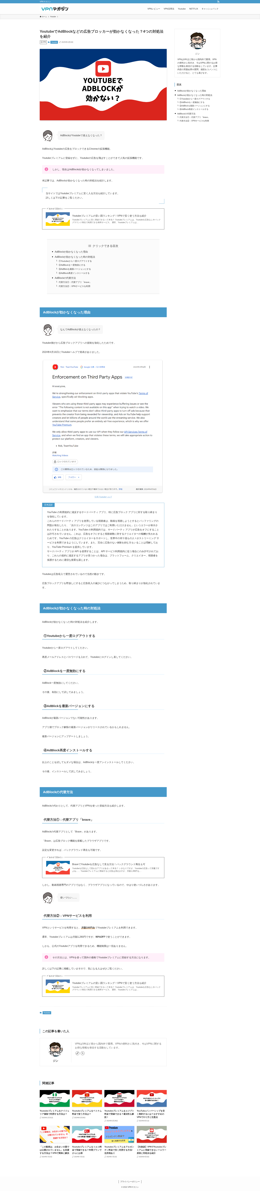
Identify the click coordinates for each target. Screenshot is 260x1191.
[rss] (218, 1)
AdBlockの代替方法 (65, 278)
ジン (55, 1060)
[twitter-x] (83, 1053)
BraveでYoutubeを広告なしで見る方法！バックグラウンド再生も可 (108, 864)
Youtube (54, 42)
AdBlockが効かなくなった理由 (71, 251)
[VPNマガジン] (55, 9)
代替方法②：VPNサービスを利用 (74, 286)
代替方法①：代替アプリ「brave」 (75, 282)
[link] (77, 1053)
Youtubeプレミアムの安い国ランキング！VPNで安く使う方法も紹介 (109, 216)
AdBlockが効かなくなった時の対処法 (75, 257)
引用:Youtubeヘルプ (103, 497)
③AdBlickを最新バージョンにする (75, 269)
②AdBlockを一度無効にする (72, 265)
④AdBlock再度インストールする (74, 273)
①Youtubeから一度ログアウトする (75, 261)
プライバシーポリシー (130, 1181)
